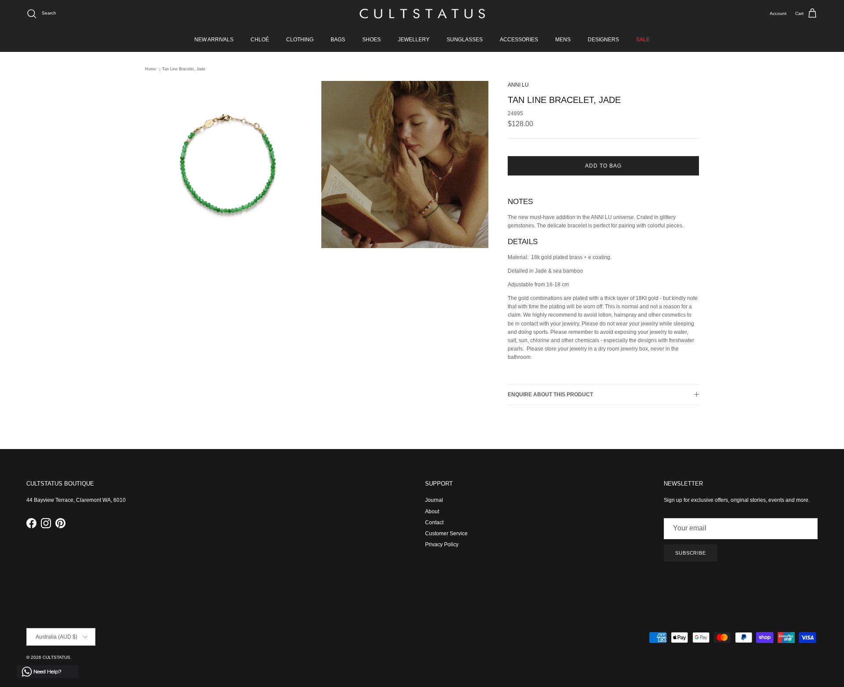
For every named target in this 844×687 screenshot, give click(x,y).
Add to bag (603, 166)
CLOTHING (299, 40)
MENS (563, 40)
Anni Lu (518, 85)
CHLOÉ (260, 40)
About (432, 511)
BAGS (338, 40)
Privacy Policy (441, 544)
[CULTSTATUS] (422, 13)
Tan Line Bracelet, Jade (183, 69)
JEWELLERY (413, 40)
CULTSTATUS (56, 657)
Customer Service (446, 533)
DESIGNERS (603, 40)
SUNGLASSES (465, 40)
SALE (643, 40)
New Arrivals (213, 40)
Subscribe (690, 552)
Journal (434, 500)
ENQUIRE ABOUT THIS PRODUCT (550, 394)
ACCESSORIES (519, 40)
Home (150, 69)
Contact (434, 522)
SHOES (371, 40)
